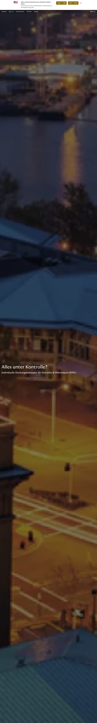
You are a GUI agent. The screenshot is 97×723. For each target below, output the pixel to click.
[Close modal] (81, 3)
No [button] (70, 3)
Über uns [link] (11, 11)
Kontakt (36, 11)
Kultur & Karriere (20, 11)
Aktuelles (29, 11)
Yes (59, 3)
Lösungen (4, 11)
